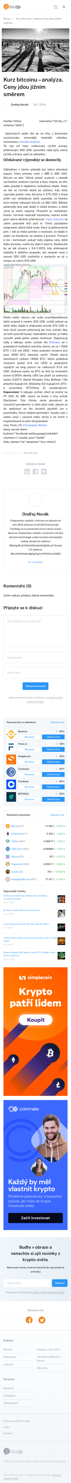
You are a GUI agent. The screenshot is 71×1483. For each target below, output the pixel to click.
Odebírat (60, 1283)
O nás (6, 1427)
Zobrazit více (57, 722)
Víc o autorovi (35, 562)
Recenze (29, 737)
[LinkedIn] (27, 471)
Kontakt (7, 1433)
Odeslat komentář (35, 686)
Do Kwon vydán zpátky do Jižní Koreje (21, 910)
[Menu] (56, 7)
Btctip (7, 18)
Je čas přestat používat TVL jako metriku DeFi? (26, 924)
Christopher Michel (35, 425)
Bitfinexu (54, 342)
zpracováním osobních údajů (49, 1292)
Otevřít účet (53, 737)
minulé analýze (30, 141)
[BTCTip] (12, 7)
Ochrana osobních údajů (16, 1420)
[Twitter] (44, 471)
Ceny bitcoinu (55, 219)
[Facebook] (35, 471)
